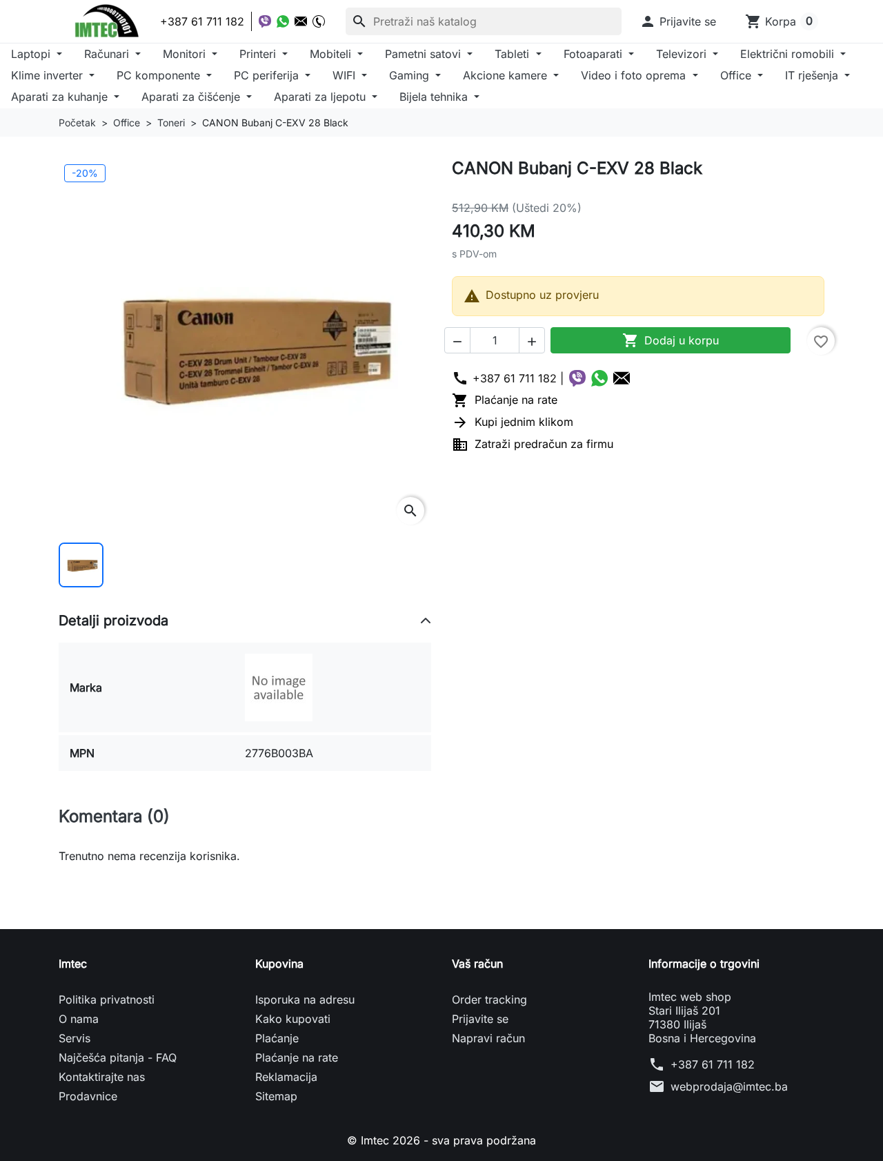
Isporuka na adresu (305, 999)
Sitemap (276, 1096)
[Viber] (265, 21)
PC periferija (268, 75)
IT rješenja (813, 75)
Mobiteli (332, 54)
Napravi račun (488, 1038)
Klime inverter (48, 75)
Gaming (411, 75)
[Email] (301, 21)
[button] (677, 21)
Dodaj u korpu (670, 340)
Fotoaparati (595, 54)
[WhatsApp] (283, 21)
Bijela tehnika (435, 97)
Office (737, 75)
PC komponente (160, 75)
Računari (108, 54)
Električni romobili (788, 54)
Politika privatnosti (107, 999)
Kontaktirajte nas (102, 1077)
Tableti (514, 54)
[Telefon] (318, 21)
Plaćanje (277, 1038)
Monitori (186, 54)
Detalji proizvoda (113, 620)
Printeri (259, 54)
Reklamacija (286, 1077)
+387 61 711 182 (713, 1064)
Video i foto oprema (635, 75)
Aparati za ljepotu (321, 97)
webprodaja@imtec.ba (729, 1086)
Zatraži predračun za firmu (532, 444)
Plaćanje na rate (504, 400)
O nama (79, 1019)
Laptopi (32, 54)
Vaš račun (477, 963)
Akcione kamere (506, 75)
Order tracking (489, 999)
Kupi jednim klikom (512, 422)
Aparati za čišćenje (192, 97)
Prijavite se (480, 1019)
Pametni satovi (424, 54)
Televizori (683, 54)
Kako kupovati (292, 1019)
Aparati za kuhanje (61, 97)
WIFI (346, 75)
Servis (74, 1038)
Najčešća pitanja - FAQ (118, 1057)
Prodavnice (88, 1096)
